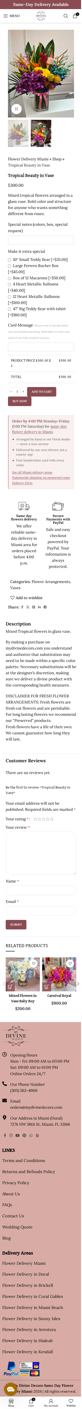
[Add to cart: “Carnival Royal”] (46, 986)
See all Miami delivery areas (32, 472)
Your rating (17, 819)
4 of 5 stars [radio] (48, 819)
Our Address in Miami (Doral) (36, 1118)
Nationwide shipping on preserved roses (41, 477)
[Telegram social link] (45, 607)
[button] (12, 73)
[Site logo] (41, 15)
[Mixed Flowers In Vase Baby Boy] (23, 974)
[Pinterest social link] (34, 607)
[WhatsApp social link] (31, 1135)
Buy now (20, 401)
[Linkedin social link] (39, 607)
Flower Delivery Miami (28, 159)
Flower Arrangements (51, 581)
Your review (18, 827)
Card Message (39, 331)
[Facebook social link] (22, 607)
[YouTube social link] (17, 1135)
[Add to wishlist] (34, 964)
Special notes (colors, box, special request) (38, 227)
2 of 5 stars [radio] (39, 819)
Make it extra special (26, 251)
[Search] (65, 15)
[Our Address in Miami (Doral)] (4, 1117)
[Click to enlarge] (16, 109)
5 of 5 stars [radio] (52, 819)
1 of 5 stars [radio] (35, 819)
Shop (57, 159)
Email (12, 901)
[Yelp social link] (37, 1135)
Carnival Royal (59, 996)
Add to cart (42, 392)
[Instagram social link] (11, 1135)
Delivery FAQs (22, 483)
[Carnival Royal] (59, 974)
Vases (15, 587)
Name (12, 881)
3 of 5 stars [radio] (43, 819)
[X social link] (28, 607)
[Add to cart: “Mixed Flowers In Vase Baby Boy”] (10, 986)
